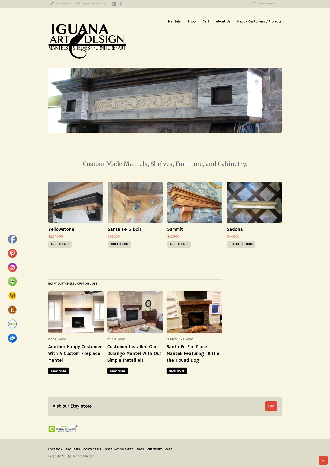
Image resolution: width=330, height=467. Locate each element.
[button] (75, 202)
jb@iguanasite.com (93, 3)
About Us (223, 21)
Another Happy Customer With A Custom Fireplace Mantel (74, 353)
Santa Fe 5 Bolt (124, 229)
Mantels (174, 21)
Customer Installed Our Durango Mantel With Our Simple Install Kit (134, 353)
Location (55, 449)
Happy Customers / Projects (259, 21)
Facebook (114, 4)
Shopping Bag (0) (268, 3)
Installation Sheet (118, 449)
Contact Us (92, 449)
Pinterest (121, 4)
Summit (175, 229)
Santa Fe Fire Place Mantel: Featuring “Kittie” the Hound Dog (194, 353)
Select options (241, 244)
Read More (58, 371)
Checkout (154, 449)
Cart (205, 21)
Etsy (271, 406)
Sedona (235, 229)
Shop (192, 21)
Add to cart (60, 244)
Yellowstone (61, 229)
